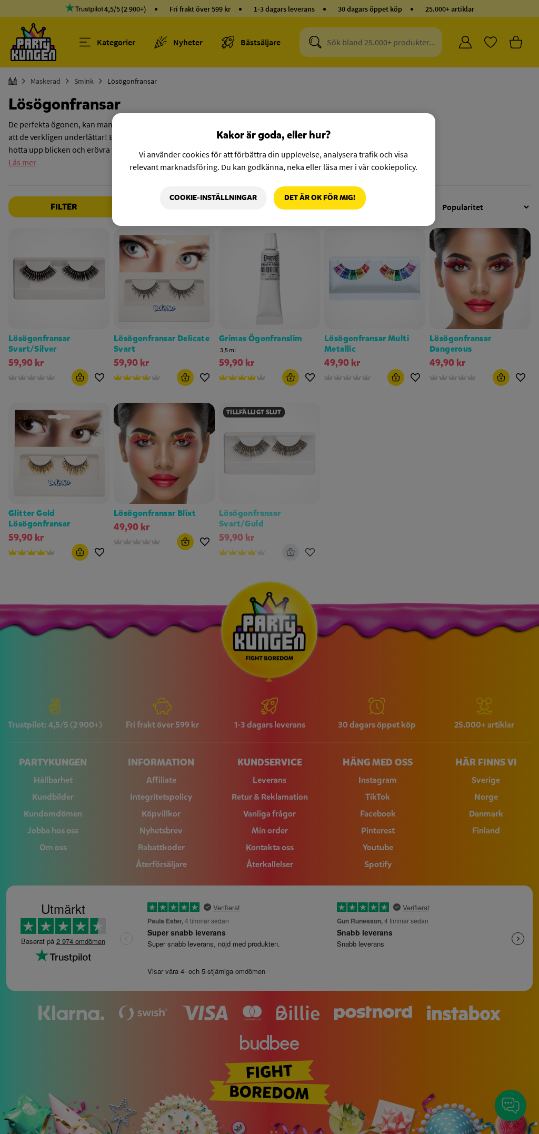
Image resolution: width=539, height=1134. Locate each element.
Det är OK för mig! (319, 198)
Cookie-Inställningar (213, 198)
